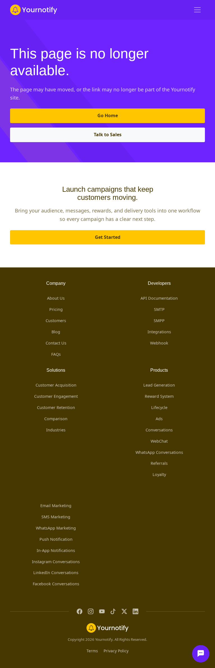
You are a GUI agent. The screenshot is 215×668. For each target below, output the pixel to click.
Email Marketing (55, 505)
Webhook (159, 343)
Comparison (55, 418)
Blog (56, 331)
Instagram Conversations (56, 561)
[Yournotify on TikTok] (113, 611)
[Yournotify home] (33, 10)
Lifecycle (159, 407)
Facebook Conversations (56, 583)
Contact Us (56, 343)
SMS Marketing (55, 516)
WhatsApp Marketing (56, 528)
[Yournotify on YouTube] (102, 611)
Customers (56, 320)
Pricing (56, 309)
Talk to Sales (107, 134)
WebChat (159, 441)
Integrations (159, 331)
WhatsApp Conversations (159, 452)
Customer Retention (56, 407)
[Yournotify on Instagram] (91, 611)
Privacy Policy (116, 650)
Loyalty (159, 474)
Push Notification (56, 539)
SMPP (159, 320)
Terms (92, 650)
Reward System (159, 396)
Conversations (159, 430)
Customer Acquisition (56, 385)
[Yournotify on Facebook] (79, 611)
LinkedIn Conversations (55, 572)
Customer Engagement (56, 396)
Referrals (159, 463)
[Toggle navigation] (197, 9)
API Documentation (159, 298)
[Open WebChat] (200, 653)
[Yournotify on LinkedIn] (135, 611)
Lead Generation (159, 385)
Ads (159, 418)
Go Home (107, 115)
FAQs (56, 354)
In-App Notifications (56, 550)
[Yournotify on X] (124, 611)
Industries (56, 430)
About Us (56, 298)
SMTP (159, 309)
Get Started (107, 237)
